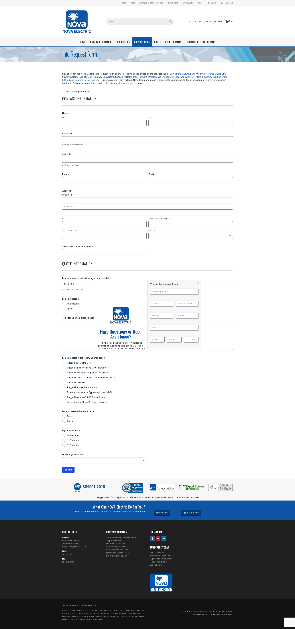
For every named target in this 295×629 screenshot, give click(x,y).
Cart (200, 2)
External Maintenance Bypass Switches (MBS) (89, 392)
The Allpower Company (116, 556)
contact (91, 83)
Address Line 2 (69, 206)
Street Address (69, 195)
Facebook (152, 538)
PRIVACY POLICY (88, 606)
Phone (66, 174)
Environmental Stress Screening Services (87, 402)
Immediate (72, 435)
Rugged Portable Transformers (131, 77)
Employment (172, 2)
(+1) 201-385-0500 (213, 21)
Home (82, 42)
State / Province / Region (159, 218)
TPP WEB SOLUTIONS (222, 614)
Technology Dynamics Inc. (117, 553)
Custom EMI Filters (76, 382)
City (63, 218)
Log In (213, 2)
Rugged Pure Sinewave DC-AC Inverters (86, 368)
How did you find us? (72, 454)
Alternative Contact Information (78, 246)
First (64, 117)
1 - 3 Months (73, 440)
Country (151, 230)
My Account (188, 2)
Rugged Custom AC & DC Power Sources (86, 397)
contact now (162, 512)
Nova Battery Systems (115, 546)
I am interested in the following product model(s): (87, 278)
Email (152, 174)
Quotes (157, 42)
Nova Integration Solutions (118, 550)
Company (67, 133)
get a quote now (191, 512)
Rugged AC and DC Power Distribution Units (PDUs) (91, 377)
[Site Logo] (76, 21)
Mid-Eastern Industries (116, 543)
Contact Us (193, 42)
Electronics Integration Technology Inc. (123, 537)
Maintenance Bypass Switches (163, 77)
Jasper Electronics (114, 540)
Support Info (141, 42)
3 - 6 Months (73, 445)
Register (229, 2)
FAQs (124, 2)
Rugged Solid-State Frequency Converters (87, 372)
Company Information (100, 42)
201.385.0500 (68, 554)
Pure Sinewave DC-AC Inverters (192, 73)
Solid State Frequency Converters (97, 77)
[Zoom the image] (220, 484)
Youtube (158, 538)
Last (150, 117)
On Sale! (210, 42)
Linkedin (163, 538)
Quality (177, 42)
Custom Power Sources (87, 80)
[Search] (170, 21)
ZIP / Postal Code (69, 230)
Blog (167, 42)
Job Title (66, 154)
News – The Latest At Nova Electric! (147, 2)
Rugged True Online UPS (79, 363)
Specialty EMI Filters (191, 77)
